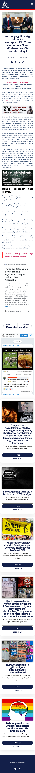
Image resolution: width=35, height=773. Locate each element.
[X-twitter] (19, 769)
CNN (6, 100)
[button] (12, 62)
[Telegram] (15, 769)
